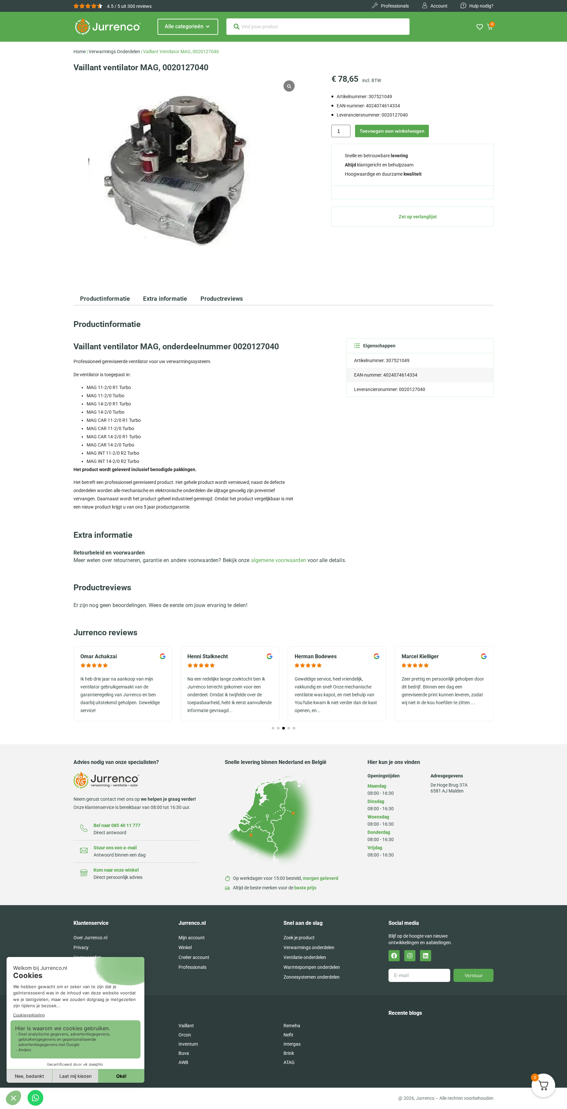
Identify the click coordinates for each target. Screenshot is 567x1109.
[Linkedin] (425, 955)
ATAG (289, 1062)
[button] (273, 728)
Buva (183, 1053)
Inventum (188, 1044)
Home (80, 51)
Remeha (292, 1025)
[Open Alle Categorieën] (207, 26)
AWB (183, 1062)
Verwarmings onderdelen (114, 51)
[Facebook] (394, 955)
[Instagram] (409, 955)
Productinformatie (105, 298)
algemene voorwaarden (278, 560)
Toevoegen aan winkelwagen (392, 131)
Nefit (288, 1034)
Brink (289, 1053)
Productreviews (221, 298)
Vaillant (186, 1025)
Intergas (292, 1044)
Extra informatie (165, 298)
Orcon (184, 1034)
